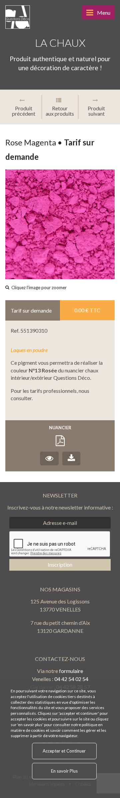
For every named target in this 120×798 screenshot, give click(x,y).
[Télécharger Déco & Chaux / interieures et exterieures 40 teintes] (71, 458)
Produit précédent (23, 111)
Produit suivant (96, 111)
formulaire (71, 671)
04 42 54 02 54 (71, 679)
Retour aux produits (60, 111)
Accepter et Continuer (64, 751)
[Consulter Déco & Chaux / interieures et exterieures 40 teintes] (49, 458)
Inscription (60, 564)
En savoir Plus (64, 771)
